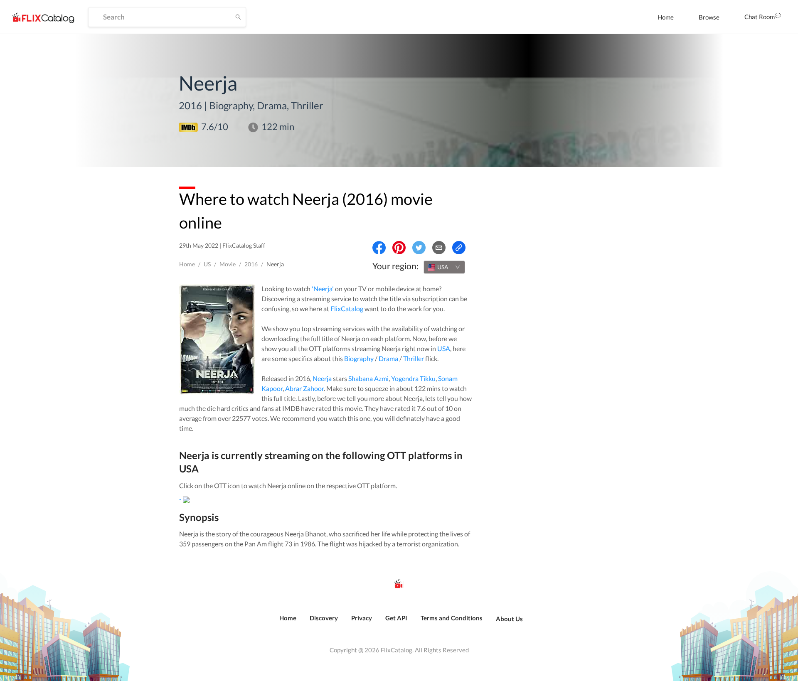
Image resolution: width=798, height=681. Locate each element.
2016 (251, 264)
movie (227, 264)
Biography (359, 358)
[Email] (439, 247)
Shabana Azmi (368, 378)
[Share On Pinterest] (399, 247)
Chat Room (759, 16)
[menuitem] (665, 17)
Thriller (413, 358)
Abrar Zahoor (304, 388)
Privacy (361, 618)
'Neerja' (323, 289)
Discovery (324, 618)
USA (443, 348)
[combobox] (444, 267)
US (207, 264)
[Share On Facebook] (379, 247)
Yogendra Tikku (413, 378)
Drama (388, 358)
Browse (709, 17)
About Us (509, 618)
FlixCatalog (346, 308)
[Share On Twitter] (419, 247)
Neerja (322, 378)
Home (666, 17)
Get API (396, 618)
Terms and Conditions (452, 618)
